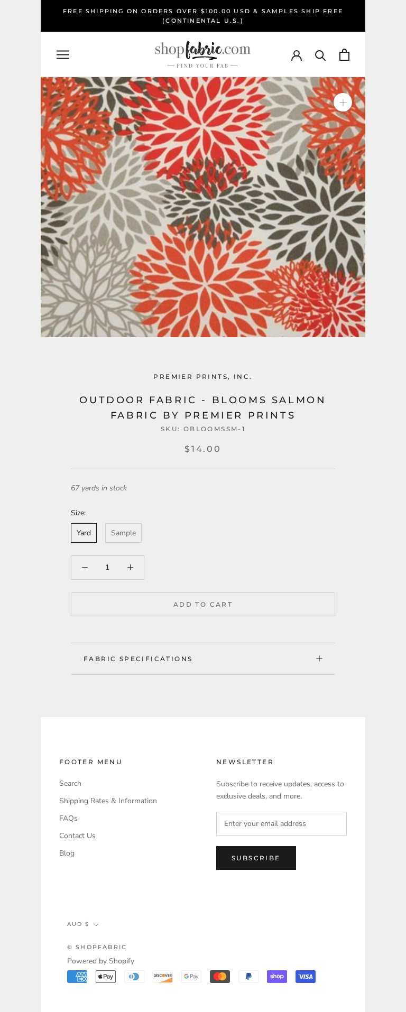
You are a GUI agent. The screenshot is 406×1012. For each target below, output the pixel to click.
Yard (84, 533)
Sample (123, 533)
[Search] (320, 54)
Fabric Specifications (138, 659)
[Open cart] (344, 55)
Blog (67, 853)
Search (70, 783)
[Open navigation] (63, 54)
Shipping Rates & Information (108, 801)
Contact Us (77, 836)
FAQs (68, 818)
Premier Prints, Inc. (202, 376)
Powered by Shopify (100, 961)
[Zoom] (343, 102)
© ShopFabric (97, 947)
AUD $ (78, 924)
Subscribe (256, 858)
